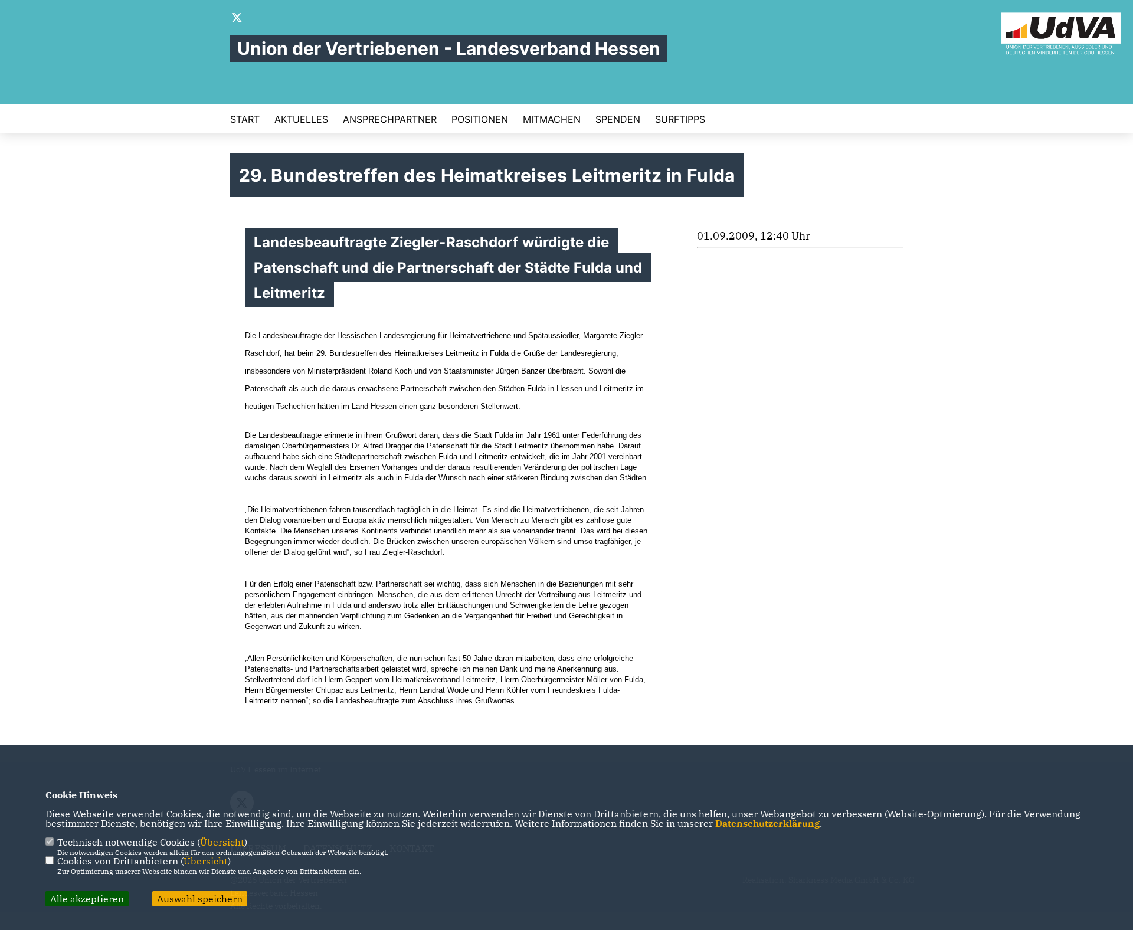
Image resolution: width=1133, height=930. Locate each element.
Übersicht (222, 842)
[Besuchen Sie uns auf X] (237, 19)
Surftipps (680, 119)
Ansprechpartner (390, 119)
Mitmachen (552, 119)
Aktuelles (301, 119)
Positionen (479, 119)
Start (245, 119)
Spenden (617, 119)
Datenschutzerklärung (767, 823)
